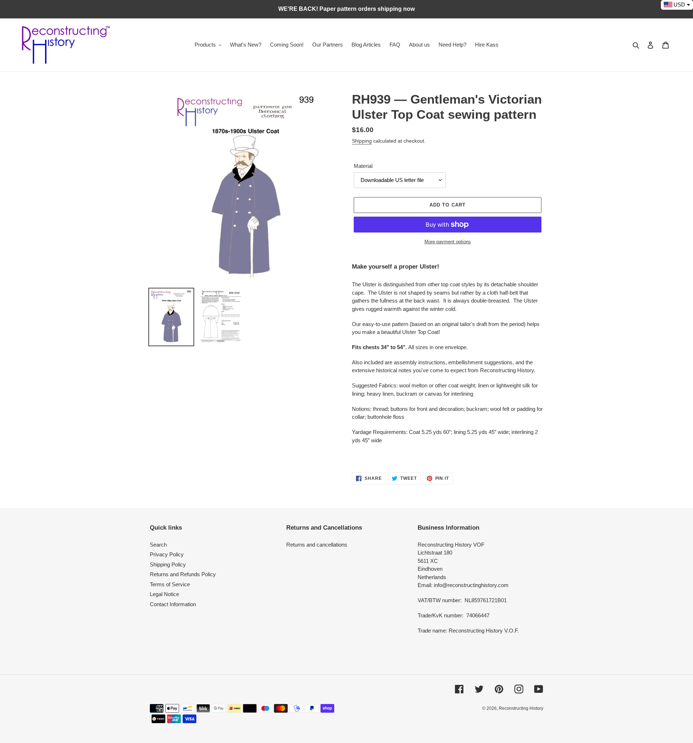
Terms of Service (170, 584)
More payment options (447, 241)
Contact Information (173, 604)
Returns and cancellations (316, 545)
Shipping (362, 141)
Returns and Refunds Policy (183, 574)
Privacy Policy (167, 554)
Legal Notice (164, 594)
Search (158, 545)
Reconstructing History (521, 708)
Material (363, 166)
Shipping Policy (168, 564)
